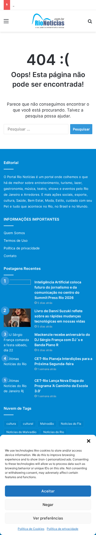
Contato (10, 256)
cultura (11, 423)
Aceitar (48, 491)
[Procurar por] (89, 22)
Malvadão (47, 423)
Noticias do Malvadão (21, 432)
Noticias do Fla (71, 423)
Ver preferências (48, 518)
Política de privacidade (62, 529)
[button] (88, 440)
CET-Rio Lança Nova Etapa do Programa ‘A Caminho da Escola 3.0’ (61, 385)
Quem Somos (14, 233)
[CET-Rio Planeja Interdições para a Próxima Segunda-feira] (17, 365)
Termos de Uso (16, 241)
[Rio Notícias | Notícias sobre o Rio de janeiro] (48, 21)
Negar (48, 504)
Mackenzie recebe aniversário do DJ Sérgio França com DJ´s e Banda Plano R (62, 339)
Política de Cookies (31, 529)
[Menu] (6, 22)
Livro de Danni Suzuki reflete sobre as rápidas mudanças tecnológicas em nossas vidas (59, 316)
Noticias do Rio (53, 432)
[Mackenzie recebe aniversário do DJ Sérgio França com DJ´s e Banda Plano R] (17, 342)
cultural (28, 423)
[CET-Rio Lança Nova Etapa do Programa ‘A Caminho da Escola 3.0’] (17, 387)
